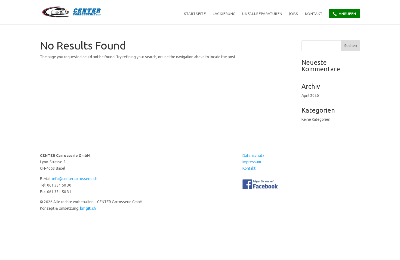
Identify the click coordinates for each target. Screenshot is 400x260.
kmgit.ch (88, 208)
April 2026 (310, 95)
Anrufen (347, 14)
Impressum (251, 162)
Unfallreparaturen (262, 14)
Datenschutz (253, 155)
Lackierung (224, 14)
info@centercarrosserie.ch (74, 179)
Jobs (293, 14)
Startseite (195, 14)
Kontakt (313, 14)
